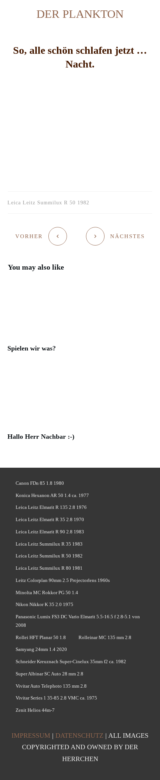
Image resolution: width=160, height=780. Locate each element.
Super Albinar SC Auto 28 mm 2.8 (49, 674)
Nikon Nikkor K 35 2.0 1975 (44, 604)
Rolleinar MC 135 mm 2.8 (105, 637)
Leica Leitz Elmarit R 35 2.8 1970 (50, 519)
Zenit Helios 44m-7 (35, 710)
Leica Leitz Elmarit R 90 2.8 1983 (50, 531)
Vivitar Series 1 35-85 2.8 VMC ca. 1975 (56, 698)
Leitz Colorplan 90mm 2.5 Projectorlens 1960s (63, 580)
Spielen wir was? (80, 320)
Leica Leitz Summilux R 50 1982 (49, 556)
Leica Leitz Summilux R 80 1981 (49, 568)
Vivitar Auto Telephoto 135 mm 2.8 (51, 686)
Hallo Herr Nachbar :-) (80, 408)
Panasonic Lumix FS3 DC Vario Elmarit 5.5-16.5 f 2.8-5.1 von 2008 (78, 621)
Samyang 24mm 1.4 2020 (41, 649)
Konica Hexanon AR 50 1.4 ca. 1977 (52, 495)
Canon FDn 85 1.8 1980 (40, 483)
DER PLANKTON (80, 13)
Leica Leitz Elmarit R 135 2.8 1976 (51, 507)
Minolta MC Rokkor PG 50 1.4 (47, 592)
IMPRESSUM (31, 735)
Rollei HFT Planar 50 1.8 (41, 637)
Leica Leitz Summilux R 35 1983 (49, 544)
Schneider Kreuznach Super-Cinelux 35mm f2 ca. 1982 (71, 661)
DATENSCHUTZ (79, 735)
